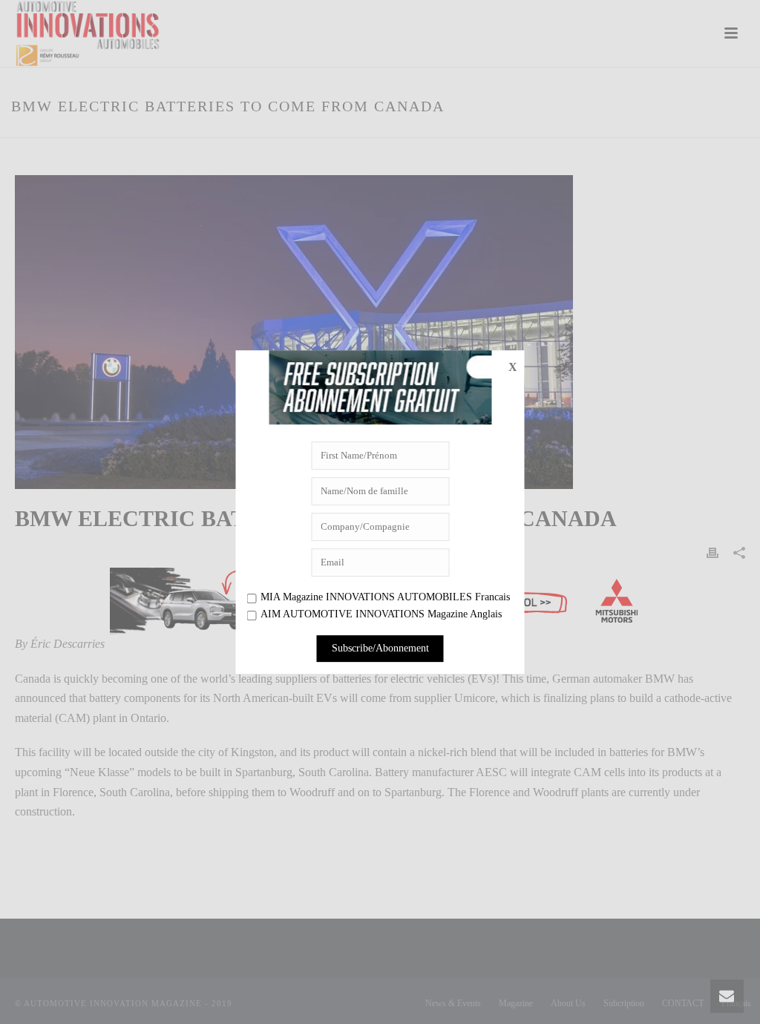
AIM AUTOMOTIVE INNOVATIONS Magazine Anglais (381, 614)
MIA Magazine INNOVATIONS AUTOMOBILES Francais (385, 597)
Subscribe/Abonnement (380, 648)
